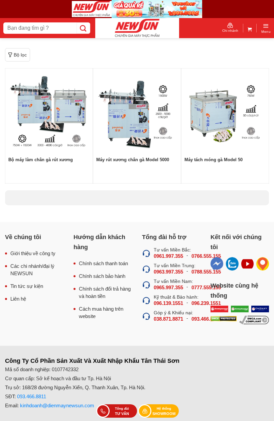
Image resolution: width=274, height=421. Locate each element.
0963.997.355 (168, 272)
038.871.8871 (168, 319)
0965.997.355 (168, 287)
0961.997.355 (168, 256)
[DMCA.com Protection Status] (224, 320)
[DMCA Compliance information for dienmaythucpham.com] (254, 320)
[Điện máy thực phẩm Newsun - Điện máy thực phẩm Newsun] (137, 28)
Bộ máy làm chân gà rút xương (40, 159)
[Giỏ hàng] (250, 28)
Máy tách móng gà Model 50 (213, 159)
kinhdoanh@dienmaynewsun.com (57, 405)
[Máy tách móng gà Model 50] (225, 112)
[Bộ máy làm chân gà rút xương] (49, 112)
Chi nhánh (230, 30)
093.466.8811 (31, 396)
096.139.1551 (168, 303)
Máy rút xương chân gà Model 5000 (132, 159)
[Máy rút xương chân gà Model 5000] (136, 112)
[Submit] (83, 28)
